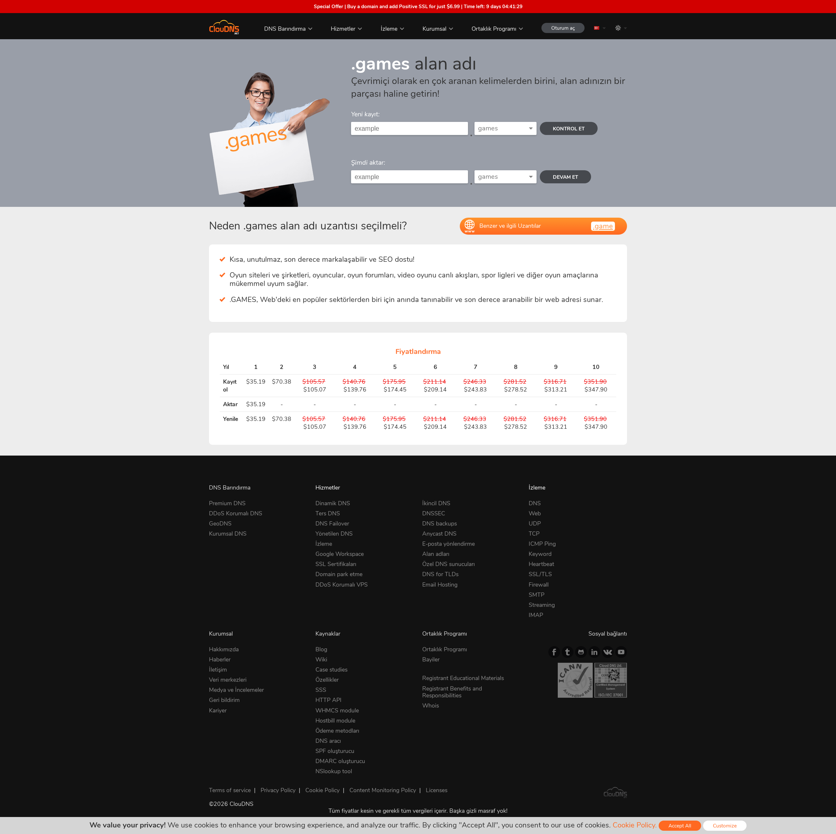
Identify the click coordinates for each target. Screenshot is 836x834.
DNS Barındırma (285, 29)
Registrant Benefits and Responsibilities (452, 692)
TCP (534, 534)
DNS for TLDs (440, 574)
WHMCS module (337, 710)
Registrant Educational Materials (463, 678)
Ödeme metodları (337, 731)
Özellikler (327, 680)
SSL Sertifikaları (335, 564)
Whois (430, 705)
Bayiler (431, 659)
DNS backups (439, 523)
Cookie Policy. (635, 825)
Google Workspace (339, 554)
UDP (535, 523)
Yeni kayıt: (365, 114)
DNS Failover (332, 523)
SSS (320, 690)
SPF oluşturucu (334, 751)
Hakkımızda (224, 649)
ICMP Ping (542, 544)
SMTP (536, 595)
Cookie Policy (322, 790)
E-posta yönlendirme (448, 544)
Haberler (220, 659)
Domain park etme (338, 574)
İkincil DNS (436, 503)
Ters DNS (327, 513)
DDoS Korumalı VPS (341, 585)
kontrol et (569, 128)
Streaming (542, 605)
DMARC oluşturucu (340, 761)
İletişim (218, 670)
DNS (535, 503)
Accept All (679, 825)
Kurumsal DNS (228, 534)
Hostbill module (335, 721)
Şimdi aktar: (368, 162)
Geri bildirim (224, 700)
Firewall (539, 585)
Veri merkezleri (228, 680)
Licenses (436, 790)
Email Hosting (440, 585)
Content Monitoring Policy (382, 790)
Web (535, 513)
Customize (725, 825)
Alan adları (435, 554)
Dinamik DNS (332, 503)
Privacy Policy (278, 790)
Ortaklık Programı (494, 29)
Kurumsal (434, 29)
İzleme (389, 29)
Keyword (540, 554)
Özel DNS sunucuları (448, 564)
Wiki (321, 659)
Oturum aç (563, 28)
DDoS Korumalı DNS (235, 513)
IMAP (536, 615)
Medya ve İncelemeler (236, 690)
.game (603, 226)
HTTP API (328, 700)
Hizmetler (343, 29)
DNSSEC (433, 513)
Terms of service (230, 790)
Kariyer (218, 710)
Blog (321, 649)
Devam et (565, 177)
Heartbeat (541, 564)
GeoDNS (220, 523)
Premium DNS (227, 503)
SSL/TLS (540, 574)
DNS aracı (328, 741)
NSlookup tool (333, 771)
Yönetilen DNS (334, 534)
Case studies (331, 670)
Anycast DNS (439, 534)
